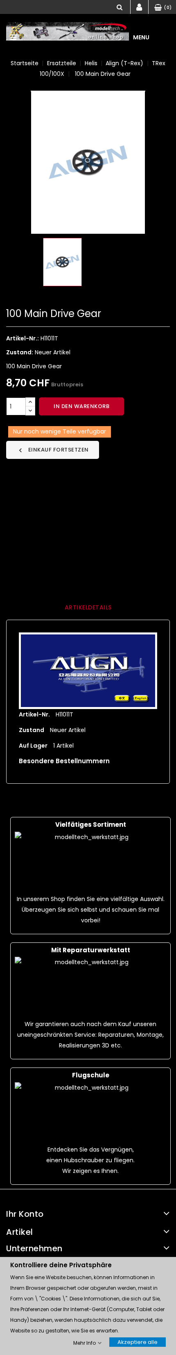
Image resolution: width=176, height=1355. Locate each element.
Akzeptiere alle (137, 1342)
